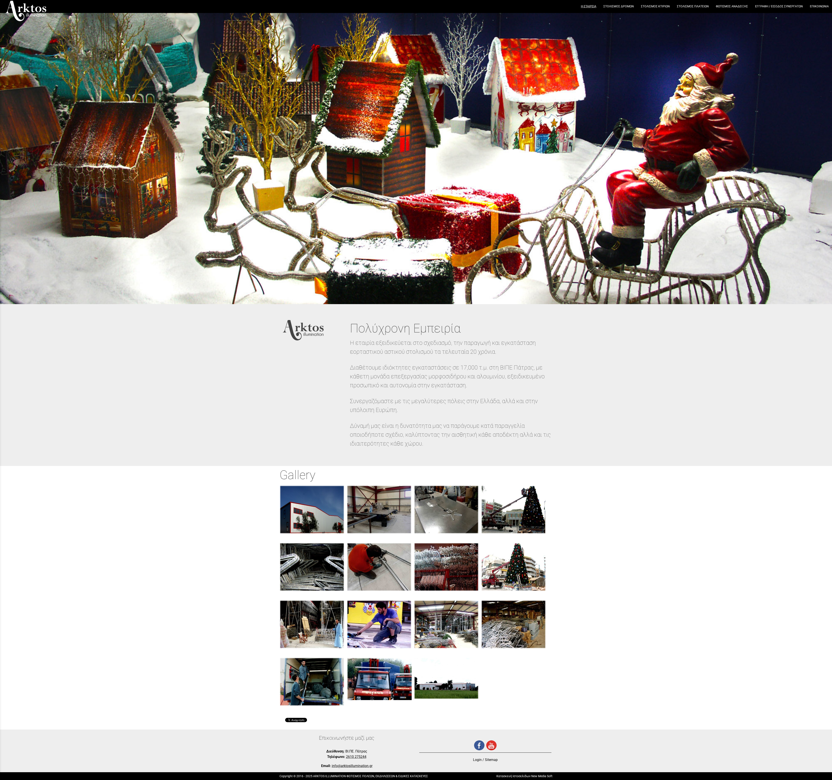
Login (477, 760)
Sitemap (491, 760)
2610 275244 (356, 757)
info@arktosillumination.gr (352, 766)
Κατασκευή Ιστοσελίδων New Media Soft (524, 776)
